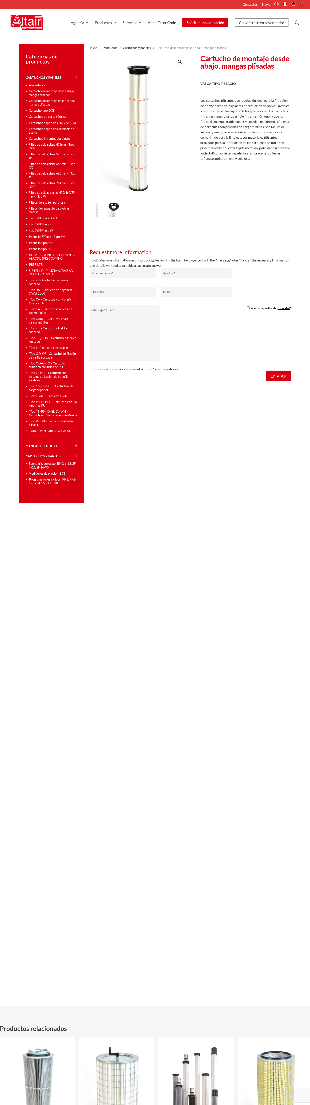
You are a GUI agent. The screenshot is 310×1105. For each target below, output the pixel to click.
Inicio (93, 48)
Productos (110, 48)
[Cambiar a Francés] (285, 4)
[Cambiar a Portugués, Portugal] (302, 4)
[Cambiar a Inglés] (276, 4)
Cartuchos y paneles (137, 48)
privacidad (283, 308)
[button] (180, 62)
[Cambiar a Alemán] (293, 4)
